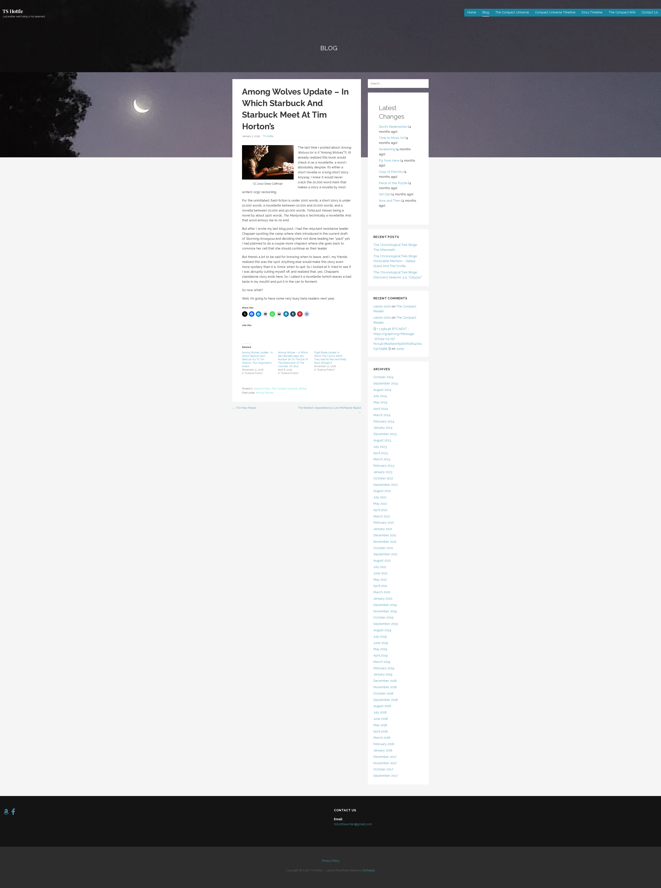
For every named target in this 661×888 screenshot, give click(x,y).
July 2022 (379, 497)
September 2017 (385, 775)
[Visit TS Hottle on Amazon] (6, 813)
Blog (485, 12)
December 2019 (385, 605)
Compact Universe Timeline (555, 12)
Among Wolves (264, 392)
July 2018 (380, 712)
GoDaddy (369, 870)
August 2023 (382, 440)
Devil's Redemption (393, 126)
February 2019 (383, 668)
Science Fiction (262, 388)
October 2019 (383, 617)
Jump (400, 348)
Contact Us (650, 12)
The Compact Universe (512, 12)
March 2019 (381, 662)
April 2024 (380, 408)
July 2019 (380, 636)
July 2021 (379, 567)
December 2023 (385, 434)
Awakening (387, 149)
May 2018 (380, 725)
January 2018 (382, 750)
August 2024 (382, 390)
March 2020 (381, 592)
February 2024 (383, 421)
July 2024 (380, 396)
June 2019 (380, 643)
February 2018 (383, 744)
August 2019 (382, 630)
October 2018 (383, 693)
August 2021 (382, 560)
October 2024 (383, 377)
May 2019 (380, 649)
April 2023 (380, 453)
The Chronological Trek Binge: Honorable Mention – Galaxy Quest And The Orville (395, 261)
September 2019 (385, 624)
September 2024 (385, 383)
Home (471, 12)
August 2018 (382, 706)
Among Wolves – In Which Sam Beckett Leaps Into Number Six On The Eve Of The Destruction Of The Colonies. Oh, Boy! (293, 359)
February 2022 (383, 522)
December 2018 (385, 681)
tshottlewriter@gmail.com (353, 824)
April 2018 (380, 731)
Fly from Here (389, 160)
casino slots (382, 306)
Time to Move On (392, 138)
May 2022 (380, 503)
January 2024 (382, 427)
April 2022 (380, 510)
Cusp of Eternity (391, 172)
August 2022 (382, 491)
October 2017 (383, 769)
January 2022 (382, 529)
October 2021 (383, 548)
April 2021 (380, 586)
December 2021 (384, 535)
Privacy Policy (330, 860)
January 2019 (382, 674)
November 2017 (385, 763)
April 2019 (380, 655)
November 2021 (384, 541)
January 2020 (382, 598)
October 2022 (383, 478)
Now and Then (390, 200)
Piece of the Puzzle (393, 183)
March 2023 (381, 459)
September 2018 (385, 700)
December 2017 (384, 757)
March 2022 (381, 516)
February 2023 (383, 465)
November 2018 (385, 687)
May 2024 (380, 402)
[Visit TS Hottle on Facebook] (13, 813)
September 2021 (385, 554)
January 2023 (382, 472)
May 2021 (380, 579)
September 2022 (385, 484)
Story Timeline (591, 12)
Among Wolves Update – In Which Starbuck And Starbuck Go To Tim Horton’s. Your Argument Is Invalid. (257, 359)
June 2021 (380, 573)
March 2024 (381, 415)
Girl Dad (384, 194)
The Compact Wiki (622, 12)
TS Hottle (13, 11)
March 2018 (381, 737)
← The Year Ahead (244, 407)
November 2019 (385, 611)
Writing (302, 388)
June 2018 (380, 719)
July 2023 (380, 446)
